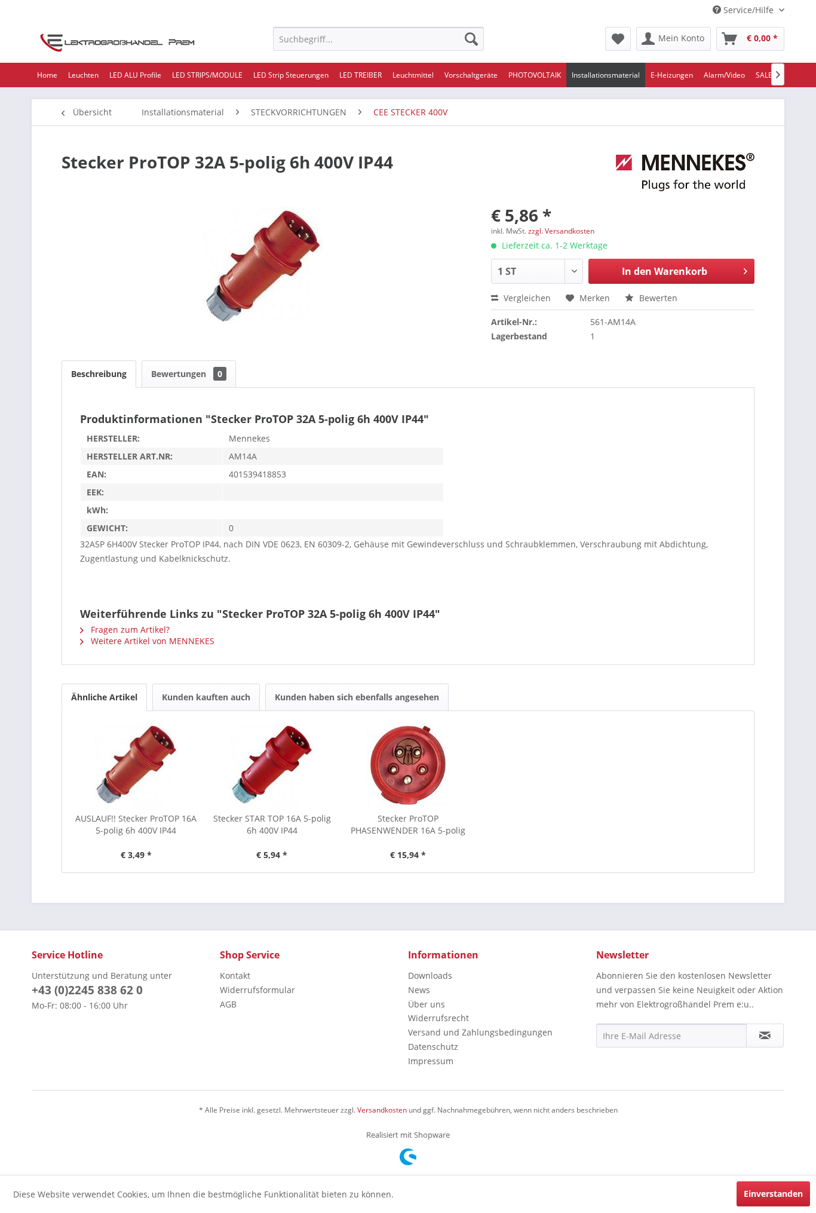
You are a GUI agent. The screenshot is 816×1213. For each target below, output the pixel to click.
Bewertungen (186, 373)
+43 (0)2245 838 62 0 (87, 990)
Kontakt (235, 975)
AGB (228, 1004)
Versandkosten (382, 1110)
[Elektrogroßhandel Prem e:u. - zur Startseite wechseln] (117, 42)
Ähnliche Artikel (104, 697)
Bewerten (657, 298)
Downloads (430, 975)
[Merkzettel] (618, 39)
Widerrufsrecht (438, 1018)
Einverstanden (773, 1193)
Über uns (426, 1004)
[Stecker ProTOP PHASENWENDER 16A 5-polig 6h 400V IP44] (408, 765)
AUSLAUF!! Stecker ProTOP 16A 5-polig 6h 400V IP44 (136, 824)
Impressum (430, 1061)
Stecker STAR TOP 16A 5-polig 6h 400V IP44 (272, 824)
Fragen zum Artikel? (129, 629)
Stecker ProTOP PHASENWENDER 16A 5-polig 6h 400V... (408, 825)
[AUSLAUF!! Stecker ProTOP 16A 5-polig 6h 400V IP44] (136, 765)
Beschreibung (99, 373)
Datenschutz (433, 1046)
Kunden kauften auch (206, 697)
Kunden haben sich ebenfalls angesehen (357, 697)
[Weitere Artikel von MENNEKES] (685, 174)
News (419, 989)
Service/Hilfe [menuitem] (748, 10)
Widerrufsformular (257, 989)
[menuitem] (378, 39)
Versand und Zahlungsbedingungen (480, 1032)
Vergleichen (526, 298)
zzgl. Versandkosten (561, 231)
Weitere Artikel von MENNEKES (151, 641)
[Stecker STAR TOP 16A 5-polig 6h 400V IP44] (272, 765)
